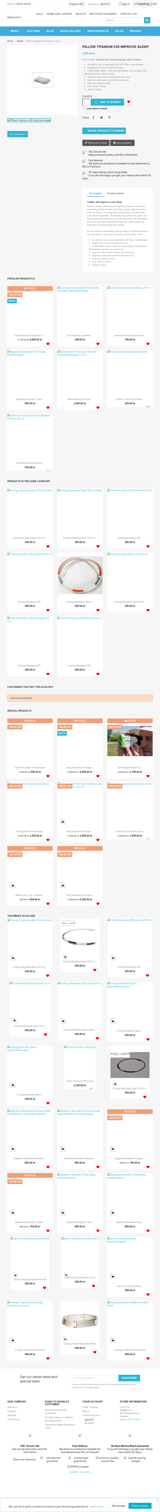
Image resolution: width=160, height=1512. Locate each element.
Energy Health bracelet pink (30, 1349)
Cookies (11, 1411)
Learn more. (97, 1506)
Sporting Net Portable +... (79, 831)
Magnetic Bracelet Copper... (130, 1158)
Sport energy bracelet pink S (80, 1277)
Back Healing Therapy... (80, 399)
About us (12, 1407)
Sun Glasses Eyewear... (80, 335)
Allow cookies (140, 1505)
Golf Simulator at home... (80, 895)
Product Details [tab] (115, 193)
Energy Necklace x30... (130, 537)
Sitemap (11, 1415)
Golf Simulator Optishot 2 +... (30, 335)
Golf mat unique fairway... (30, 462)
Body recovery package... (80, 767)
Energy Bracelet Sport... (130, 1030)
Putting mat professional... (30, 831)
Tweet (101, 117)
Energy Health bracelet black (130, 1349)
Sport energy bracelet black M (30, 1279)
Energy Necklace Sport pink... (130, 601)
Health (81, 14)
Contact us (128, 14)
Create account (90, 1415)
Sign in (85, 1411)
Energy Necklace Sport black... (80, 1029)
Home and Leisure (59, 14)
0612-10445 (24, 4)
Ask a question (124, 142)
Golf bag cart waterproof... (130, 831)
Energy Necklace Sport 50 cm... (80, 537)
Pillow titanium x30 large (80, 1081)
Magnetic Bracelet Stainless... (30, 1158)
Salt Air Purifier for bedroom (30, 767)
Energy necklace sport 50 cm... (30, 537)
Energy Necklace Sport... (80, 601)
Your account (92, 1401)
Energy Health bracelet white (80, 1343)
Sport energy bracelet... (130, 1286)
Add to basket (108, 102)
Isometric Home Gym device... (130, 335)
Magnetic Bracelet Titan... (30, 399)
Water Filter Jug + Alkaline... (29, 895)
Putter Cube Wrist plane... (130, 399)
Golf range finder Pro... (130, 767)
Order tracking (90, 1407)
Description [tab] (95, 193)
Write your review (97, 142)
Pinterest (109, 117)
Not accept (118, 1505)
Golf (39, 14)
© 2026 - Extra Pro (80, 1472)
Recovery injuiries (103, 14)
